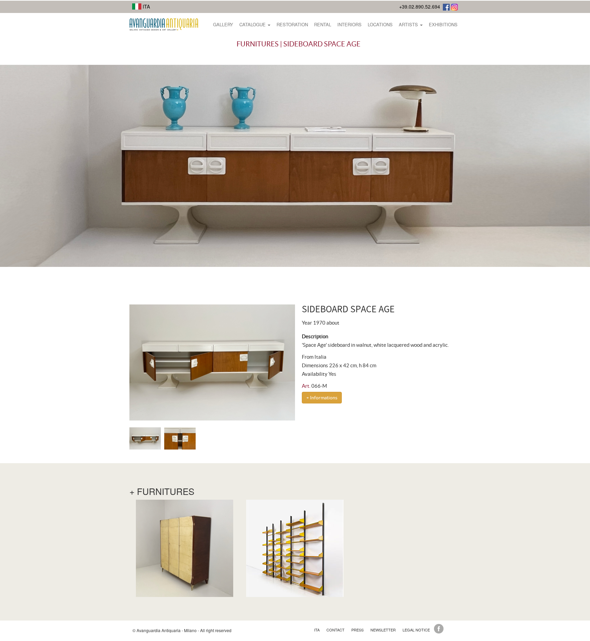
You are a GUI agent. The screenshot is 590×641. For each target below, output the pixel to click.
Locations (380, 24)
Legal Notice (416, 629)
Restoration (292, 24)
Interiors (349, 24)
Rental (322, 24)
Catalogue (253, 24)
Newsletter (383, 629)
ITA (145, 6)
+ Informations (321, 397)
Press (357, 629)
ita (317, 629)
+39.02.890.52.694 (419, 6)
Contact (335, 629)
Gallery (223, 24)
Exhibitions (443, 24)
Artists (409, 24)
